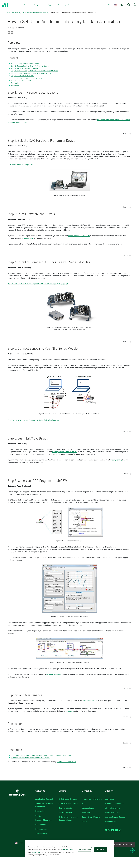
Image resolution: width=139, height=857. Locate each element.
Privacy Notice (68, 849)
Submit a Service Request (115, 817)
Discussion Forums (90, 701)
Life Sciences (40, 824)
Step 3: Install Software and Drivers (24, 68)
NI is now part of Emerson (92, 799)
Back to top (127, 134)
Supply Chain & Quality (91, 817)
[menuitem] (17, 5)
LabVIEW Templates (53, 674)
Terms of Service (65, 812)
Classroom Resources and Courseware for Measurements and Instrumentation (41, 755)
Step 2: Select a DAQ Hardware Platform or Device (30, 66)
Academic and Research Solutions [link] (35, 13)
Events (84, 821)
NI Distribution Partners (68, 799)
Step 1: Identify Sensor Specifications (25, 64)
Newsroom (86, 812)
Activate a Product (112, 812)
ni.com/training (116, 460)
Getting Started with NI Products (64, 452)
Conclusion (15, 83)
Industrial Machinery (43, 820)
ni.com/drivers (27, 238)
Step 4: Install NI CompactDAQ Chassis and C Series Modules (34, 71)
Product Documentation (114, 803)
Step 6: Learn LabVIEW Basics (22, 76)
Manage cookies (85, 849)
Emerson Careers (88, 808)
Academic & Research (44, 799)
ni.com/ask (70, 711)
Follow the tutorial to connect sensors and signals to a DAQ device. (33, 420)
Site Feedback (110, 821)
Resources (15, 85)
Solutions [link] (16, 13)
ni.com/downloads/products (79, 236)
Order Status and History (68, 803)
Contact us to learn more (66, 762)
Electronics (39, 811)
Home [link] (8, 13)
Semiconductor (41, 829)
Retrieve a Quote (65, 808)
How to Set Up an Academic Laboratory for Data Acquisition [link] (73, 13)
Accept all (100, 849)
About (84, 803)
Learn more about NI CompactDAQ (21, 165)
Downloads (109, 799)
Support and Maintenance (21, 81)
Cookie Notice (36, 852)
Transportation (41, 833)
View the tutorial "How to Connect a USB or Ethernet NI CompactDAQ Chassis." (38, 284)
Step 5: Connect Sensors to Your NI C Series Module (31, 73)
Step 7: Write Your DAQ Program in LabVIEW (27, 78)
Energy (38, 815)
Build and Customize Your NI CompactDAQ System (30, 758)
